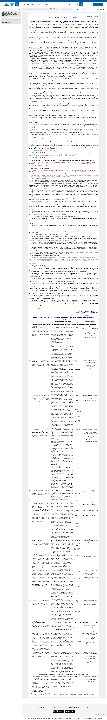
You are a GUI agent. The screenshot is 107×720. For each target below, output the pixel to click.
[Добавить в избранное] (21, 4)
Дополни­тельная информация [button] (86, 9)
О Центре (41, 707)
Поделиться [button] (101, 9)
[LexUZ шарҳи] (28, 4)
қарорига (90, 314)
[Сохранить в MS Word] (39, 4)
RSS (88, 707)
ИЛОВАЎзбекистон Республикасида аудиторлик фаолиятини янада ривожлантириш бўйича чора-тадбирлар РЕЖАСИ (9, 20)
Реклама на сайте (74, 707)
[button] (11, 14)
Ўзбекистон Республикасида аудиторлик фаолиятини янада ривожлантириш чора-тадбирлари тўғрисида (10, 14)
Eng (77, 4)
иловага (31, 93)
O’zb (85, 4)
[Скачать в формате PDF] (43, 4)
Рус (74, 4)
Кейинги (34, 152)
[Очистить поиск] (19, 9)
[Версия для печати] (47, 4)
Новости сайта (56, 707)
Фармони (40, 163)
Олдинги (34, 159)
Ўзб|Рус (89, 4)
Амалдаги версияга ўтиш (92, 16)
